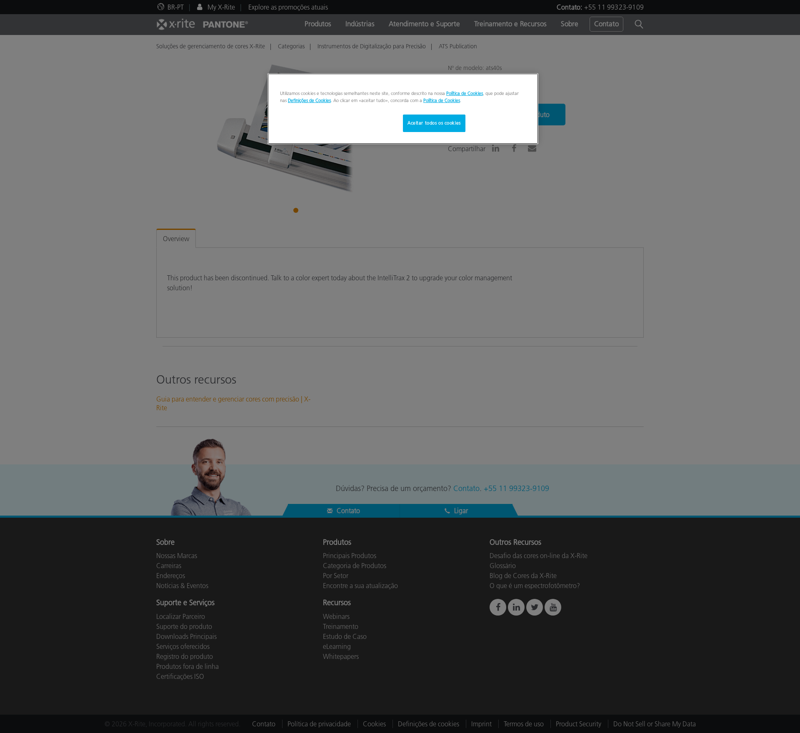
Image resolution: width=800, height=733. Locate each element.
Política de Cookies (464, 93)
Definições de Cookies (309, 100)
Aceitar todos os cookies (434, 123)
